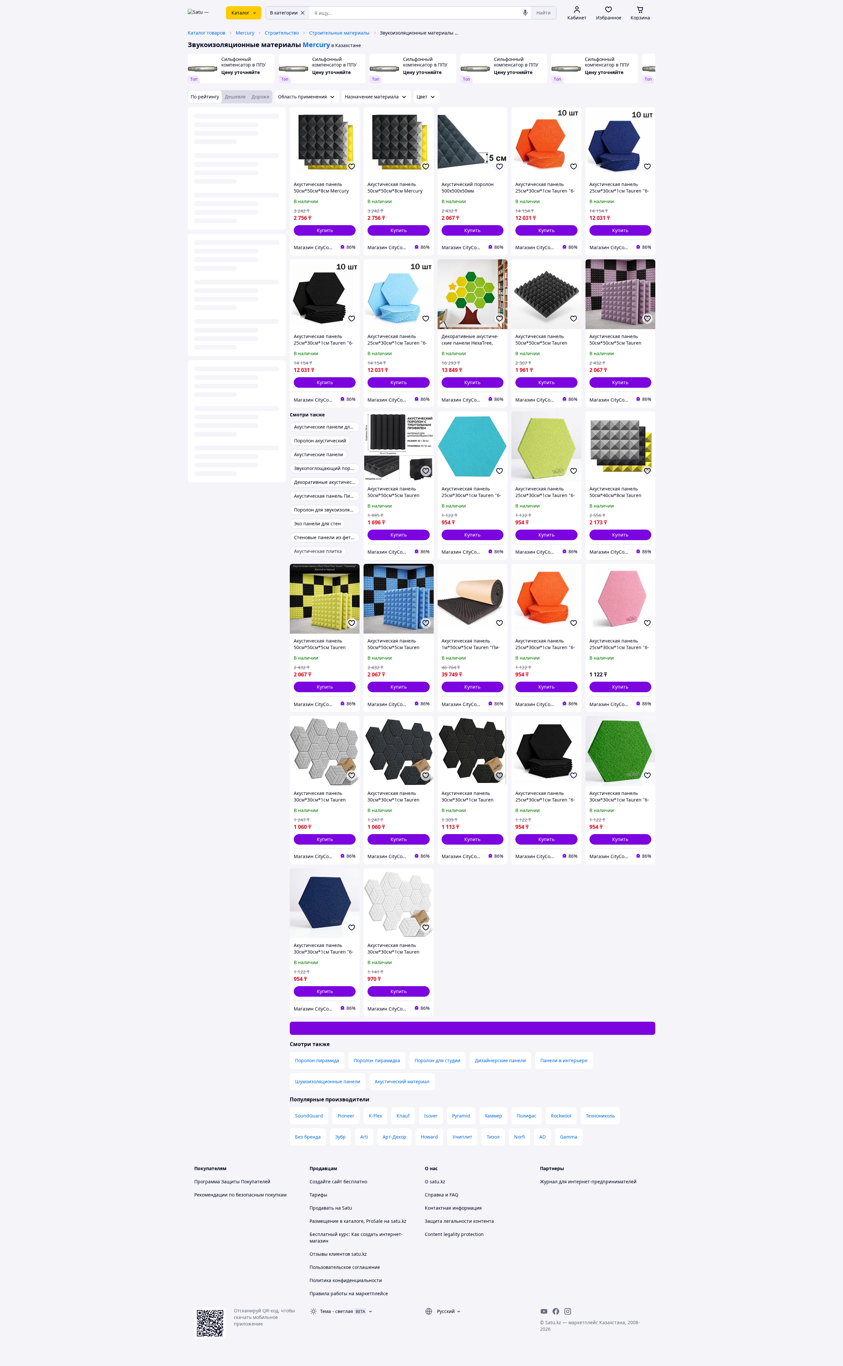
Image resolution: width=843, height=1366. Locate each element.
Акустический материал (402, 1081)
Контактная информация (453, 1208)
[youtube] (544, 1311)
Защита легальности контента (459, 1221)
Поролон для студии (437, 1060)
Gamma (568, 1137)
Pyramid (461, 1116)
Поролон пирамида (317, 1060)
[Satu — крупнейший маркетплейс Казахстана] (202, 13)
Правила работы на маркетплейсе (349, 1293)
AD (542, 1137)
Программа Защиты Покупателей (232, 1181)
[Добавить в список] (351, 166)
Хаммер (493, 1116)
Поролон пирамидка (377, 1060)
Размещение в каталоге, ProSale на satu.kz (358, 1221)
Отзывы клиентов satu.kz (338, 1254)
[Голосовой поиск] (525, 13)
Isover (431, 1116)
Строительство (282, 33)
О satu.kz (435, 1181)
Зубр (340, 1137)
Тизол (493, 1137)
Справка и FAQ (441, 1195)
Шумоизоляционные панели (327, 1081)
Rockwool (561, 1116)
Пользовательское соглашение (345, 1267)
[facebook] (556, 1311)
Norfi (519, 1137)
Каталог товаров (206, 33)
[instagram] (568, 1311)
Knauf (403, 1116)
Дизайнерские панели (500, 1060)
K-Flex (375, 1116)
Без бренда (308, 1137)
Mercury (245, 33)
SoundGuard (309, 1116)
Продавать (322, 1208)
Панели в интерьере (563, 1060)
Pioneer (346, 1116)
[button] (325, 230)
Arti (364, 1137)
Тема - (336, 1311)
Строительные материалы (339, 33)
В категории (284, 13)
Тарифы (318, 1195)
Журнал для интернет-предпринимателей (588, 1181)
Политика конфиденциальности (346, 1280)
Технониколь (600, 1116)
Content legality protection (454, 1234)
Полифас (526, 1116)
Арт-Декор (394, 1137)
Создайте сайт (326, 1181)
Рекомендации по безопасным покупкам (240, 1195)
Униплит (462, 1137)
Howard (429, 1137)
